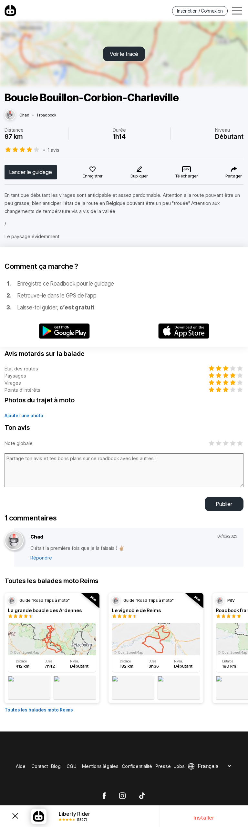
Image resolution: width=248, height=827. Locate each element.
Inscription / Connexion (200, 11)
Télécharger (186, 175)
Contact (39, 766)
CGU (72, 766)
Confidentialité (137, 766)
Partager (233, 175)
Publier (224, 504)
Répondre (41, 557)
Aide (21, 766)
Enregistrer (92, 175)
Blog (56, 766)
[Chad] (10, 115)
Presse (163, 766)
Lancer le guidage (30, 172)
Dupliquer (139, 175)
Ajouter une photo (24, 415)
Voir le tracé (124, 54)
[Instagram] (122, 796)
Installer (203, 817)
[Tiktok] (142, 796)
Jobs (179, 766)
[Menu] (237, 11)
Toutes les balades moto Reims (39, 709)
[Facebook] (104, 796)
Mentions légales (100, 766)
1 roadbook (46, 115)
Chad (24, 115)
